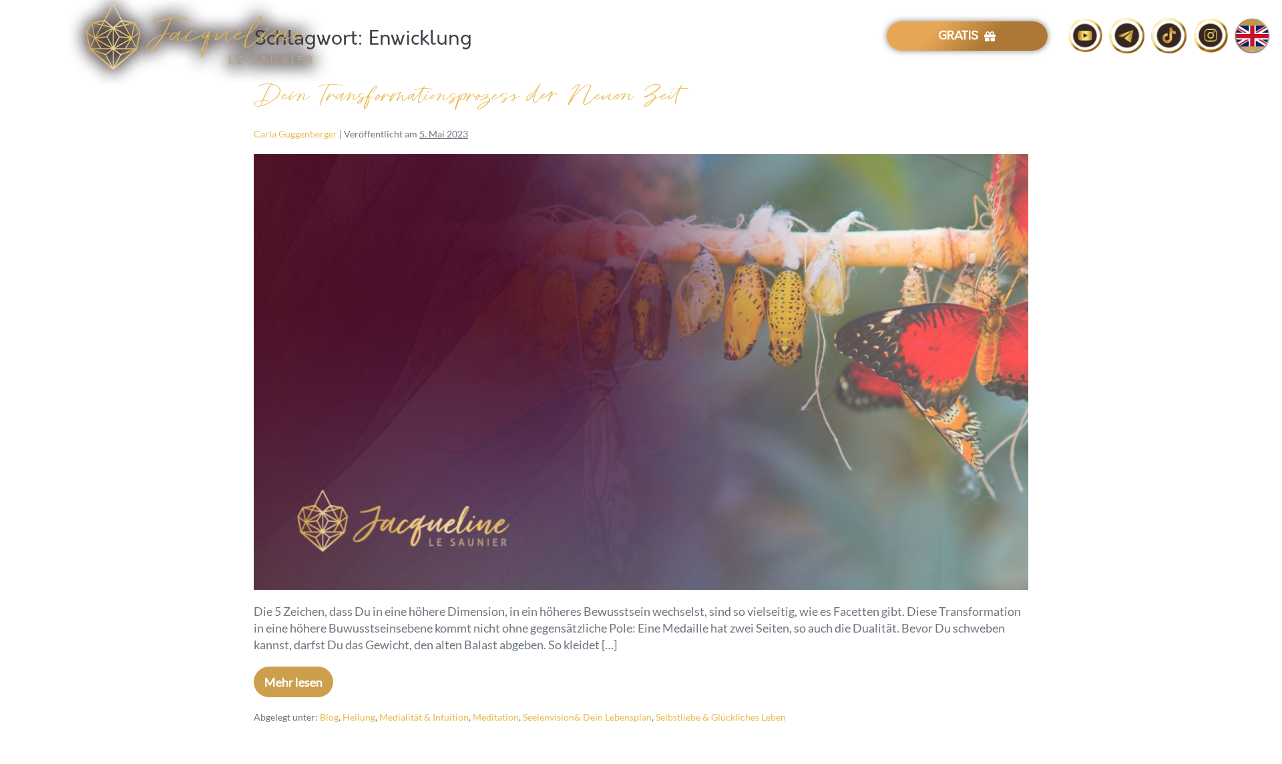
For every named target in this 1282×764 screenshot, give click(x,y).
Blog (845, 37)
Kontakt (794, 37)
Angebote (672, 37)
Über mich (602, 37)
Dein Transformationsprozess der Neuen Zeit (467, 95)
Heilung (359, 717)
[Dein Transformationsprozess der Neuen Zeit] (641, 372)
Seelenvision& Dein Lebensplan (587, 717)
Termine (736, 37)
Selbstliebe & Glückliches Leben (721, 717)
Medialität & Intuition (424, 717)
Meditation (496, 717)
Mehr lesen (298, 678)
